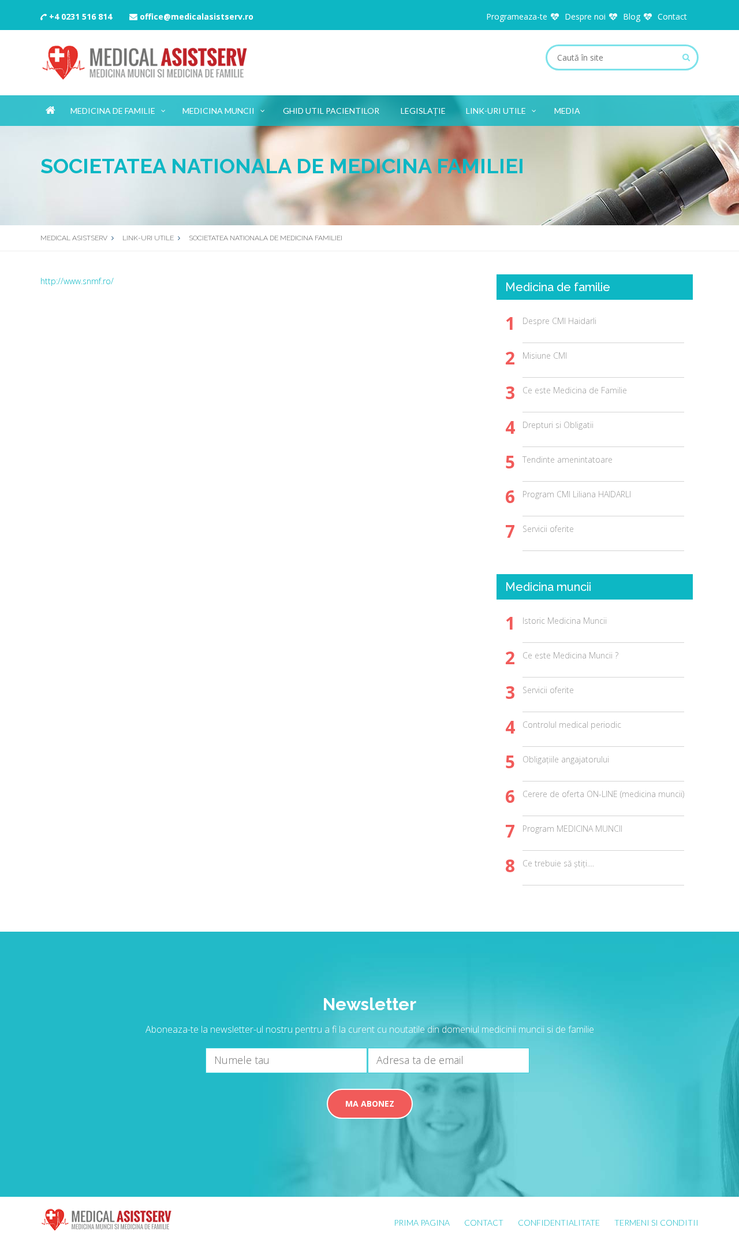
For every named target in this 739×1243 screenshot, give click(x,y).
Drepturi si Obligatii (558, 424)
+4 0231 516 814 (79, 16)
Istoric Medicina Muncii (564, 620)
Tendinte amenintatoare (567, 459)
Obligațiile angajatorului (565, 759)
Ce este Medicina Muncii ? (570, 655)
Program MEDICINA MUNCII (572, 828)
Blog (631, 16)
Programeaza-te (516, 16)
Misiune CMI (544, 355)
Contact (672, 16)
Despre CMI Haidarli (559, 320)
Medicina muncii (218, 111)
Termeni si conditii (656, 1222)
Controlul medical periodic (571, 724)
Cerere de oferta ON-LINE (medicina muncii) (603, 793)
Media (567, 111)
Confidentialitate (559, 1222)
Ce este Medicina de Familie (574, 390)
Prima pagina (422, 1222)
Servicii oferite (548, 528)
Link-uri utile (496, 111)
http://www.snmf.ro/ (77, 281)
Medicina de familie (112, 111)
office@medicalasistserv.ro (195, 16)
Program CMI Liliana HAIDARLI (576, 494)
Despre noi (585, 16)
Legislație (423, 111)
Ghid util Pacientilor (331, 111)
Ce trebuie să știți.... (558, 863)
